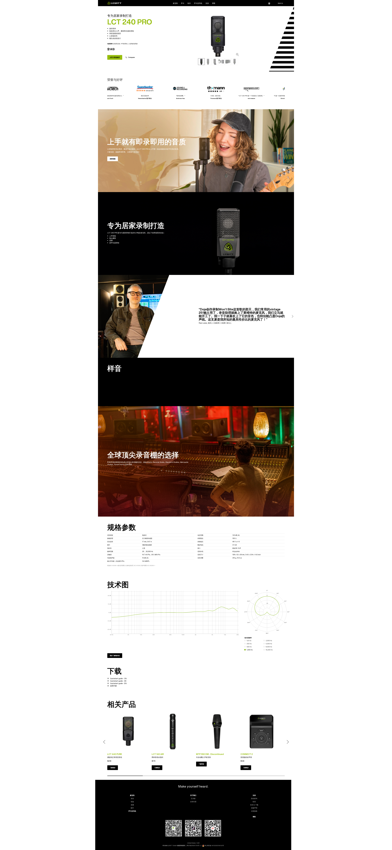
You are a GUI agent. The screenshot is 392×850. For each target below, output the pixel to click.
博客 (213, 3)
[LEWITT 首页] (114, 4)
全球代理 (193, 802)
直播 (132, 805)
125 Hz (249, 641)
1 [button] (125, 776)
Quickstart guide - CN (118, 678)
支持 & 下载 (254, 805)
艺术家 (193, 798)
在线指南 (254, 811)
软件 (189, 3)
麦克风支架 (116, 44)
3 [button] (196, 776)
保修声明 (254, 808)
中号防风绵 (124, 44)
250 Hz (249, 644)
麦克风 (175, 3)
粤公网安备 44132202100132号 (214, 846)
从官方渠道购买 (115, 57)
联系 (254, 802)
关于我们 (193, 795)
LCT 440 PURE (114, 754)
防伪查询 (254, 798)
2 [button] (160, 776)
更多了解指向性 (115, 655)
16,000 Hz (269, 650)
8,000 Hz (269, 647)
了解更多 (112, 768)
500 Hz (249, 647)
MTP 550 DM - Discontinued (210, 754)
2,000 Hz (269, 641)
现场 (132, 802)
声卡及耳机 (198, 3)
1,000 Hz (250, 650)
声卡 (182, 3)
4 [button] (231, 776)
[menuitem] (175, 3)
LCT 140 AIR (158, 754)
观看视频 (112, 159)
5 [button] (267, 776)
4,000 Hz (269, 644)
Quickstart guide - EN (118, 683)
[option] (218, 35)
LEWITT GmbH (172, 846)
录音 (132, 798)
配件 (132, 808)
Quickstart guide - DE (118, 681)
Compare (131, 57)
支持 (207, 3)
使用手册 (113, 686)
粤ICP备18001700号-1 (193, 846)
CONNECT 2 (247, 754)
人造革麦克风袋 (133, 44)
